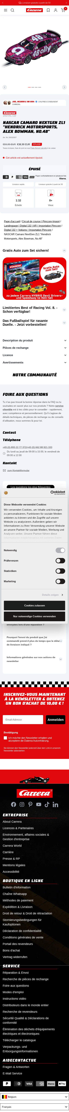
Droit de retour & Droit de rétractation (27, 913)
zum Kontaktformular (18, 470)
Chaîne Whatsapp (15, 893)
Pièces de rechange (15, 347)
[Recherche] (12, 10)
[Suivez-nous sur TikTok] (47, 804)
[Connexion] (56, 10)
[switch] (60, 560)
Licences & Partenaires (18, 828)
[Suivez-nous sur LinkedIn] (55, 804)
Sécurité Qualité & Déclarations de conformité (26, 1020)
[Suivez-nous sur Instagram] (22, 804)
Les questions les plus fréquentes (30, 487)
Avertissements (13, 362)
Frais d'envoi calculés (38, 148)
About (12, 821)
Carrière (8, 852)
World (12, 845)
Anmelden (56, 719)
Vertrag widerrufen (15, 956)
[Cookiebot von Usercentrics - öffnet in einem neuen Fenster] (50, 493)
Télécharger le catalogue (19, 1040)
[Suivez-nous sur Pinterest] (30, 804)
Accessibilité (11, 871)
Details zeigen (50, 594)
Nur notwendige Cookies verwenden (34, 616)
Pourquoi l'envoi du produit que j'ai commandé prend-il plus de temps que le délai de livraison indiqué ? (33, 641)
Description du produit (18, 340)
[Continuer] (64, 87)
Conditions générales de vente (23, 937)
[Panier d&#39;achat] (63, 10)
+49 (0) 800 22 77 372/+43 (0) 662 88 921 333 (27, 447)
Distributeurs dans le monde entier (26, 1005)
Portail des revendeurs (18, 943)
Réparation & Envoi (16, 972)
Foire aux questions (16, 985)
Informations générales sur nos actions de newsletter (31, 659)
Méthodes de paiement (18, 900)
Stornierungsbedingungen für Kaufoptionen (22, 922)
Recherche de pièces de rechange (26, 979)
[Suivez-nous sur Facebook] (13, 804)
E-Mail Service (12, 1073)
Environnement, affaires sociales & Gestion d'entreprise (26, 837)
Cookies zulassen (34, 605)
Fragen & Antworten (16, 1066)
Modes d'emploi (13, 992)
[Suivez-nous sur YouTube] (38, 804)
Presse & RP (11, 858)
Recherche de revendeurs (20, 1011)
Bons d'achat (11, 950)
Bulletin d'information (16, 887)
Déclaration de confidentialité (22, 930)
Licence (8, 355)
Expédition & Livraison (17, 906)
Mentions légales (14, 865)
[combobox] (34, 1096)
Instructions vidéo (14, 998)
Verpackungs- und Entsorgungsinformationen (20, 1049)
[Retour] (5, 87)
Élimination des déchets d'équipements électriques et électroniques (29, 1031)
